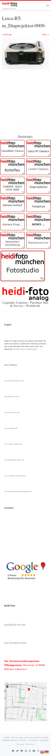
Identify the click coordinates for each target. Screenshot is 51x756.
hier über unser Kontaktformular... (25, 349)
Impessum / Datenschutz (25, 744)
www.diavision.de (10, 428)
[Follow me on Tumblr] (29, 751)
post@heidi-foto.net (15, 624)
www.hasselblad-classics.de (14, 460)
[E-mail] (13, 751)
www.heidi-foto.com (11, 412)
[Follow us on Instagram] (38, 751)
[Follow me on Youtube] (34, 751)
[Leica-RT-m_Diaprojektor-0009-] (25, 53)
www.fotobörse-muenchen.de (15, 476)
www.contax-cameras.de (13, 444)
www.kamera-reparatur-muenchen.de (18, 492)
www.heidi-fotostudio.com (14, 381)
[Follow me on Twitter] (17, 751)
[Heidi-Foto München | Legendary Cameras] (9, 4)
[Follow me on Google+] (26, 751)
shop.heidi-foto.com (11, 397)
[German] (47, 752)
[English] (42, 752)
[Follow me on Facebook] (22, 751)
